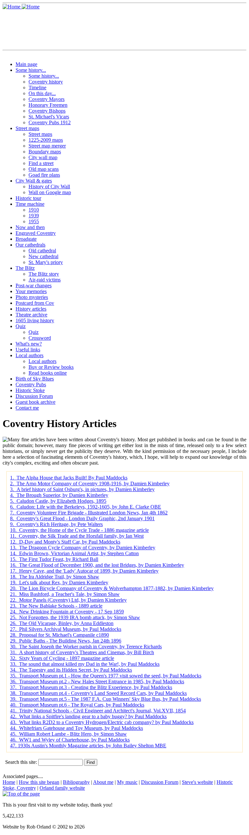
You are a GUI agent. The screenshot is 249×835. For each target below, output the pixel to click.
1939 (34, 215)
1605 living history (35, 320)
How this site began (39, 782)
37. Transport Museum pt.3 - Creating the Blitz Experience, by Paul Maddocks (91, 687)
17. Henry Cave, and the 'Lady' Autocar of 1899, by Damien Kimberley (84, 571)
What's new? (29, 343)
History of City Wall (49, 186)
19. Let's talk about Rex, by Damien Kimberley (59, 582)
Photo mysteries (32, 297)
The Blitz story (44, 274)
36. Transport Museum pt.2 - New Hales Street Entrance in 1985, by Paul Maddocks (97, 681)
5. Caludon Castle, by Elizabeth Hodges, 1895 (58, 501)
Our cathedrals (30, 244)
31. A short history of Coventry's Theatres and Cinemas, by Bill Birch (82, 652)
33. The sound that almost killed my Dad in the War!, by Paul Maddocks (85, 664)
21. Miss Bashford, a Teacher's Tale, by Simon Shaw (65, 594)
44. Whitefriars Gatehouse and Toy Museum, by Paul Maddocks (76, 728)
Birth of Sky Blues (35, 378)
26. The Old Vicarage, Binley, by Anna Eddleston (61, 623)
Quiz (21, 326)
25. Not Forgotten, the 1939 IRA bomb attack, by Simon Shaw (75, 617)
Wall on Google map (50, 192)
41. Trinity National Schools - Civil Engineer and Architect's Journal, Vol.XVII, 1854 (98, 710)
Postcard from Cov (35, 303)
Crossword (40, 338)
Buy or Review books (51, 367)
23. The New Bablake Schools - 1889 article (56, 606)
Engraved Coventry (36, 233)
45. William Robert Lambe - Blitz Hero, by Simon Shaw (68, 734)
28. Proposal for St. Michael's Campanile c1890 (59, 635)
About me (103, 782)
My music (127, 782)
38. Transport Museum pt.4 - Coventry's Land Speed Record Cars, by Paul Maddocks (98, 693)
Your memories (31, 291)
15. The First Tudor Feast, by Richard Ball (54, 559)
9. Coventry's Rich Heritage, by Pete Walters (56, 524)
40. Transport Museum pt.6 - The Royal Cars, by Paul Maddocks (77, 705)
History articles (31, 309)
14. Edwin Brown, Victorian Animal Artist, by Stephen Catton (74, 553)
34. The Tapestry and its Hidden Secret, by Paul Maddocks (71, 670)
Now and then (30, 227)
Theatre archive (31, 314)
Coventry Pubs (31, 384)
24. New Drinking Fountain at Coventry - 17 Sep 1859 (67, 611)
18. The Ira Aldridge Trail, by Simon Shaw (54, 576)
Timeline (37, 87)
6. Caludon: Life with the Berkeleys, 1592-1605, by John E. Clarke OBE (85, 507)
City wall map (43, 157)
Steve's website (197, 782)
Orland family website (62, 788)
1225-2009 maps (46, 140)
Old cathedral (42, 250)
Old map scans (44, 169)
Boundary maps (45, 151)
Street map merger (47, 145)
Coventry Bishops (47, 111)
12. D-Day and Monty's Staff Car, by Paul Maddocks (65, 541)
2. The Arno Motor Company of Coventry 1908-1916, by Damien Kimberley (90, 483)
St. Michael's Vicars (49, 116)
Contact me (27, 408)
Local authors (29, 355)
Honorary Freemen (48, 105)
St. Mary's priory (46, 262)
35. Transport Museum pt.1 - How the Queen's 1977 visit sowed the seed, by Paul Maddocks (105, 675)
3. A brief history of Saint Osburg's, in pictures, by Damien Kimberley (82, 489)
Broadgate (26, 239)
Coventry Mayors (47, 99)
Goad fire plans (44, 175)
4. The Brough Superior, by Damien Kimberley (59, 495)
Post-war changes (34, 285)
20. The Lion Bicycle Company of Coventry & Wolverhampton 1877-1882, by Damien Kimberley (112, 588)
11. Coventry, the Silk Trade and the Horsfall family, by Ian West (77, 536)
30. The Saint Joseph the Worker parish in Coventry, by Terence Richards (86, 646)
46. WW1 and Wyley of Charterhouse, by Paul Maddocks (70, 739)
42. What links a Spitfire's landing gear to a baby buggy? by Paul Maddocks (88, 716)
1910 (34, 210)
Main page (26, 64)
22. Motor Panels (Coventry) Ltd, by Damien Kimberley (68, 600)
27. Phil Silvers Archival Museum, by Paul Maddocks (65, 629)
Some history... (31, 70)
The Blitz (25, 268)
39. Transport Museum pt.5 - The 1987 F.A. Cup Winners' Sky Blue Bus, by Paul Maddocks (105, 699)
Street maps (27, 128)
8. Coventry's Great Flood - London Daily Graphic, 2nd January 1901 (82, 518)
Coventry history (46, 81)
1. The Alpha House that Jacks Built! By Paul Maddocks (68, 477)
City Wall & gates (34, 180)
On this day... (42, 93)
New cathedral (43, 256)
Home (9, 782)
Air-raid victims (45, 279)
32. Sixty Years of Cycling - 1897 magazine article (62, 658)
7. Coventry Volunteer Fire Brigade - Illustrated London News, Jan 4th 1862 (89, 512)
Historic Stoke (30, 390)
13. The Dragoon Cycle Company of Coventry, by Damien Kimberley (82, 547)
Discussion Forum (34, 396)
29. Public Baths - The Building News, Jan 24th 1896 (65, 640)
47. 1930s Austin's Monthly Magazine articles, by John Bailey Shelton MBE (88, 745)
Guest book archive (35, 402)
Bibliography (76, 782)
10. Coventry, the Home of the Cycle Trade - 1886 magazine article (79, 530)
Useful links (28, 349)
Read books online (48, 373)
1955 (34, 221)
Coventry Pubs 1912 (50, 122)
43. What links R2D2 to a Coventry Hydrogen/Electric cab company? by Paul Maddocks (102, 722)
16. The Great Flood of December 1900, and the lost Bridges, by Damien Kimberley (97, 565)
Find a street (41, 163)
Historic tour (28, 198)
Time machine (30, 204)
